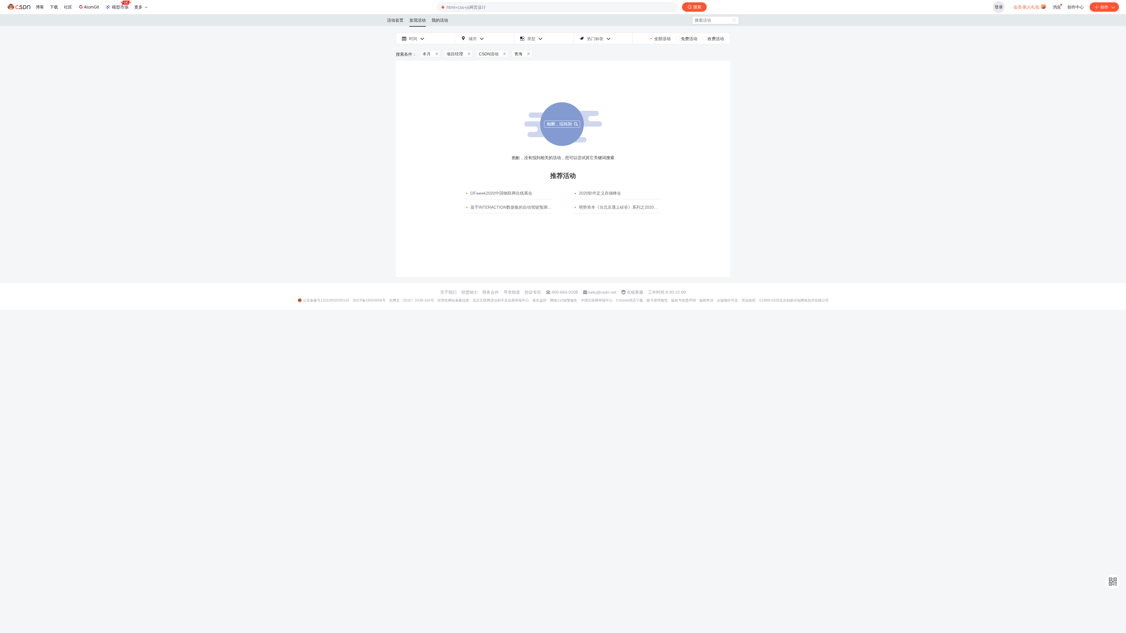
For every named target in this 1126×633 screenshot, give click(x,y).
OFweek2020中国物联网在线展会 (501, 193)
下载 (54, 6)
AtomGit (91, 6)
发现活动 (417, 20)
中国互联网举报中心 (597, 300)
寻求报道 (511, 292)
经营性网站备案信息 (453, 300)
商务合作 (490, 292)
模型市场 (120, 6)
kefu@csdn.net (602, 292)
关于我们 (448, 292)
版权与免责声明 (683, 300)
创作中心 (1075, 6)
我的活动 (440, 20)
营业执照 (749, 300)
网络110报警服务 (563, 300)
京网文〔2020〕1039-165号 (411, 300)
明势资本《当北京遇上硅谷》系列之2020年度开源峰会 (629, 207)
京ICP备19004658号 (369, 300)
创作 (1104, 6)
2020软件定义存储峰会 (600, 193)
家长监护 (540, 300)
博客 (40, 6)
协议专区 (533, 292)
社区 (68, 6)
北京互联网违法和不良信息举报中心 (501, 300)
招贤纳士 (469, 292)
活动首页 (395, 20)
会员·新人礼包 (1026, 6)
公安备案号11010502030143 (326, 300)
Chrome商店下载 (629, 300)
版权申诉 (706, 300)
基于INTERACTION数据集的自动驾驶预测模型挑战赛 (519, 207)
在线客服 (635, 292)
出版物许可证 (727, 300)
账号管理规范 (657, 300)
